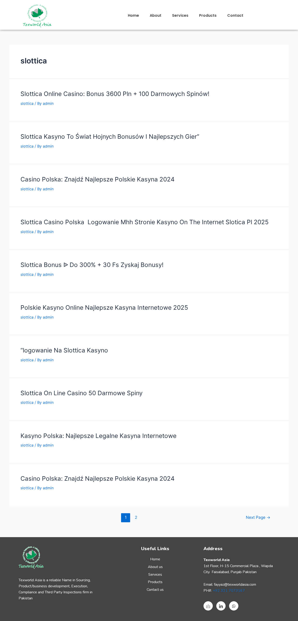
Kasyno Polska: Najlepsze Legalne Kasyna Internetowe (98, 435)
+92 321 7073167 (229, 590)
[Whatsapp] (233, 606)
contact (235, 15)
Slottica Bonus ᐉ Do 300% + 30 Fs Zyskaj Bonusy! (91, 264)
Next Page (258, 517)
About (155, 15)
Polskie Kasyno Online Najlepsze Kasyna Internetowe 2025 (104, 307)
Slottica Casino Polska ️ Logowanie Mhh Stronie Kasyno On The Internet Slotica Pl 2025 (144, 222)
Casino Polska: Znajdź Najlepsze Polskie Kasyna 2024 (97, 179)
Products (208, 15)
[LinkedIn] (221, 606)
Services (180, 15)
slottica (27, 103)
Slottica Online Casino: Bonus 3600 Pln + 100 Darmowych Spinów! (114, 93)
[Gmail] (208, 606)
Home (133, 15)
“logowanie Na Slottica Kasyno (64, 350)
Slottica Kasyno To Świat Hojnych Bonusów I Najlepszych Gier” (109, 136)
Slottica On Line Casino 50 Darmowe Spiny (81, 393)
